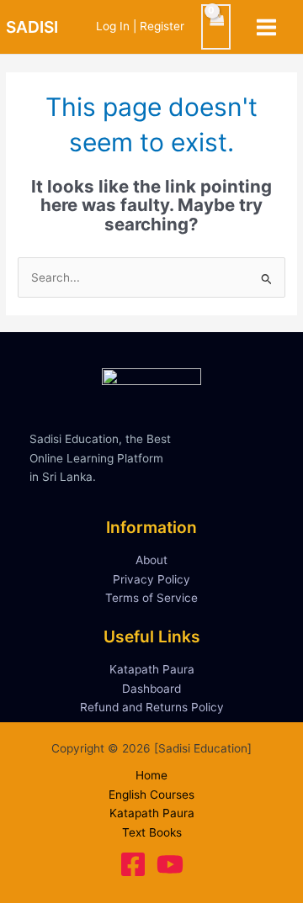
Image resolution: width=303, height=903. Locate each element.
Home (151, 775)
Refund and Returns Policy (152, 707)
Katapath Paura (151, 669)
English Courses (151, 794)
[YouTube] (170, 864)
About (151, 560)
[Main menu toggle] (266, 27)
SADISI (32, 27)
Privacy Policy (151, 579)
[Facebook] (133, 864)
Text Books (152, 832)
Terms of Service (151, 598)
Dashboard (151, 688)
